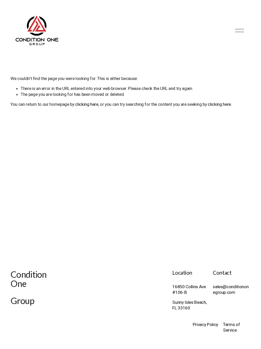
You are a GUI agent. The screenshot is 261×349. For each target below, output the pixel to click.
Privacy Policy (205, 324)
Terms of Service (231, 327)
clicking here (86, 104)
